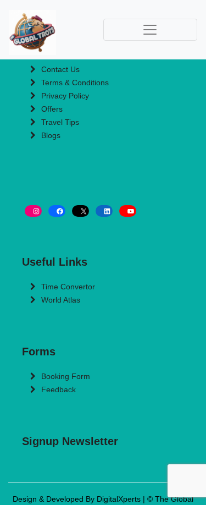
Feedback (58, 389)
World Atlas (60, 299)
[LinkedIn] (104, 211)
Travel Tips (60, 122)
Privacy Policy (65, 95)
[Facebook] (56, 211)
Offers (52, 109)
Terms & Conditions (75, 82)
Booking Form (65, 376)
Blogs (50, 135)
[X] (80, 211)
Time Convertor (68, 286)
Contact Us (60, 69)
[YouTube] (127, 211)
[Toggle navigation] (150, 30)
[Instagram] (33, 211)
